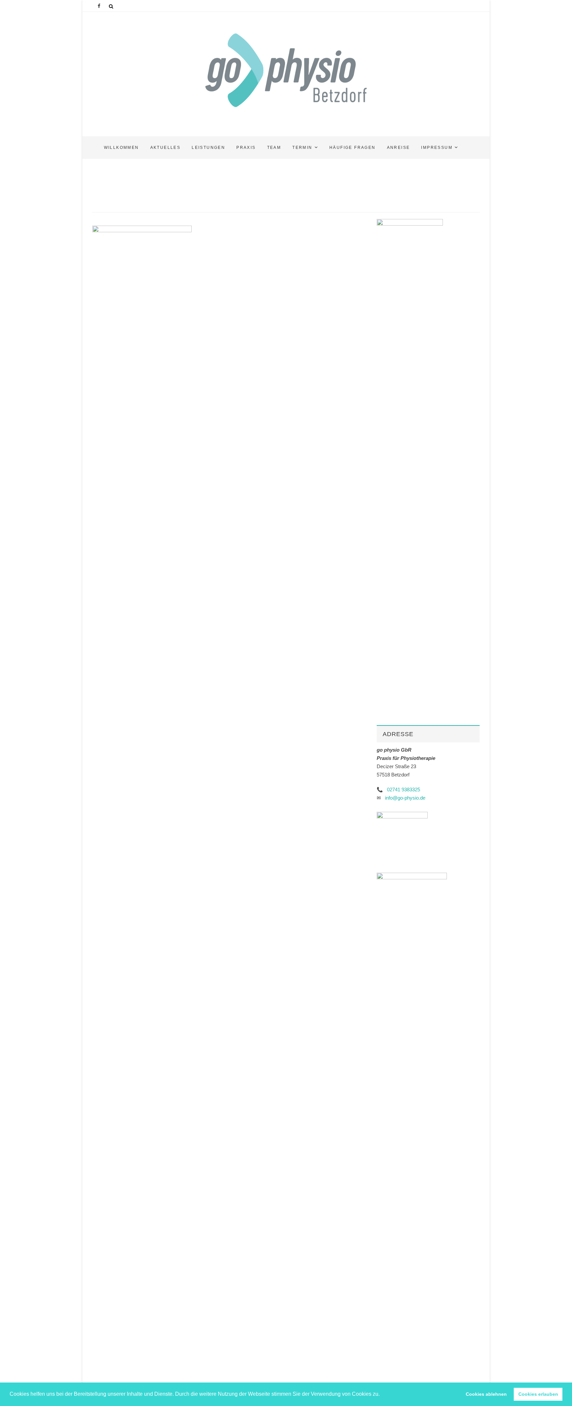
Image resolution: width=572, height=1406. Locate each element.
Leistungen (208, 147)
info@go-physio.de (405, 798)
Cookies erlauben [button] (538, 1394)
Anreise (398, 147)
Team (274, 147)
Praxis (246, 147)
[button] (382, 1395)
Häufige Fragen (352, 147)
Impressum (437, 147)
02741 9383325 (403, 789)
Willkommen (121, 147)
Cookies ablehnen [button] (486, 1394)
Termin (302, 147)
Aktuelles (165, 147)
